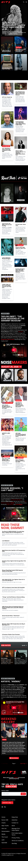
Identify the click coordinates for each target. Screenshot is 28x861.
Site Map (14, 843)
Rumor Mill (5, 820)
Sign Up (23, 793)
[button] (23, 763)
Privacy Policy (16, 838)
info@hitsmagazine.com (7, 855)
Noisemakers (6, 831)
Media (3, 834)
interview (20, 331)
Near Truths (5, 825)
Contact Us (15, 823)
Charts (4, 823)
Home (3, 817)
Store (13, 825)
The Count (5, 837)
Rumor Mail (5, 790)
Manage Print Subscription (16, 829)
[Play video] (7, 119)
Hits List (4, 828)
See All (23, 645)
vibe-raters (6, 645)
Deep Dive (15, 817)
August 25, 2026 (9, 366)
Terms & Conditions (18, 840)
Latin (3, 840)
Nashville (4, 843)
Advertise (14, 820)
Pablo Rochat (10, 504)
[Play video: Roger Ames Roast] (7, 193)
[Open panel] (26, 2)
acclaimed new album (16, 499)
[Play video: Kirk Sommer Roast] (21, 193)
